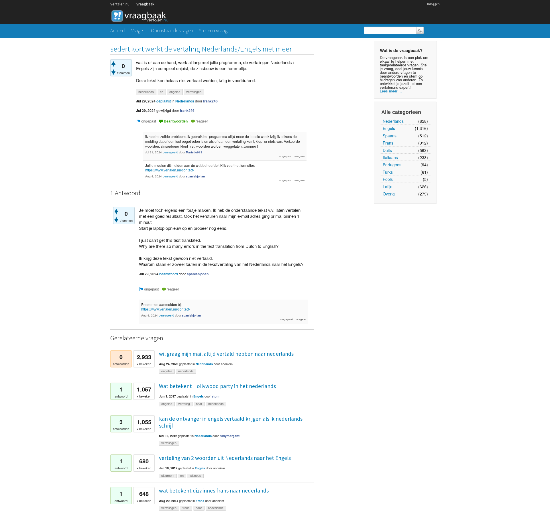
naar (199, 404)
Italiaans (390, 157)
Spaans (389, 136)
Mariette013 (194, 152)
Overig (389, 194)
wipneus (195, 475)
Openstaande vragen (172, 30)
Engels (389, 128)
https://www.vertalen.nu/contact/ (169, 169)
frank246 (210, 101)
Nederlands (393, 121)
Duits (387, 150)
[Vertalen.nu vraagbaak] (141, 15)
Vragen (138, 30)
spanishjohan (195, 176)
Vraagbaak (145, 4)
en (161, 92)
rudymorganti (230, 436)
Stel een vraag (213, 30)
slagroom (167, 475)
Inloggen (433, 4)
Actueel (117, 30)
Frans (388, 143)
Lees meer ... (391, 91)
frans (186, 508)
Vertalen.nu (119, 4)
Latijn (387, 186)
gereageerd (170, 152)
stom (215, 396)
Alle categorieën (401, 112)
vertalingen (193, 92)
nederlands (146, 92)
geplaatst (163, 100)
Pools (388, 179)
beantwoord (168, 273)
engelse (174, 92)
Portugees (392, 164)
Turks (388, 172)
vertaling (184, 404)
